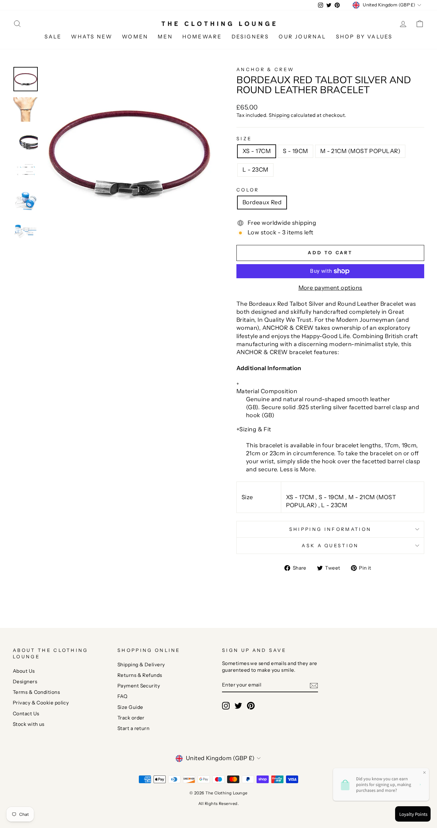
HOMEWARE (202, 36)
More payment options (330, 287)
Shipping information (330, 529)
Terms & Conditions (36, 692)
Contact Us (26, 713)
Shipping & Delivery (141, 665)
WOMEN (135, 36)
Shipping (279, 115)
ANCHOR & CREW (265, 69)
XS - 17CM (256, 151)
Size (244, 139)
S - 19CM (295, 151)
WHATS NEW (91, 36)
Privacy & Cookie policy (41, 703)
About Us (24, 671)
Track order (131, 718)
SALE (53, 36)
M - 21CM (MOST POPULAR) (360, 151)
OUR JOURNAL (302, 36)
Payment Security (138, 686)
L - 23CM (255, 169)
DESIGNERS (250, 36)
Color (247, 190)
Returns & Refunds (139, 675)
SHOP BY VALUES (364, 36)
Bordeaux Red (262, 202)
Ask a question (330, 545)
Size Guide (130, 707)
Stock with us (28, 724)
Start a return (133, 728)
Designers (25, 681)
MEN (165, 36)
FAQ (122, 696)
